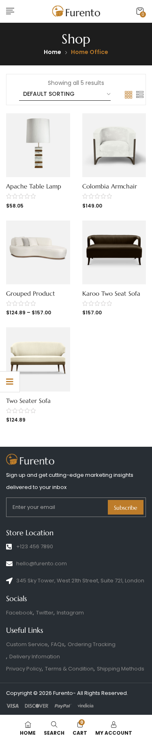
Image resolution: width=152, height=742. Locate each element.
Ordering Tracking (92, 644)
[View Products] (32, 291)
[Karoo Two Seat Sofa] (114, 253)
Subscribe (125, 507)
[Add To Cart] (32, 184)
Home (52, 52)
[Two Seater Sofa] (38, 359)
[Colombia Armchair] (114, 145)
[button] (140, 11)
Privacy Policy (24, 669)
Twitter (45, 613)
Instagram (70, 613)
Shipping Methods (120, 669)
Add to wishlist (19, 184)
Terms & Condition (69, 669)
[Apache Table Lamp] (38, 145)
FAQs (57, 644)
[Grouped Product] (38, 253)
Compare (45, 184)
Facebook (19, 613)
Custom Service (27, 644)
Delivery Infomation (34, 656)
